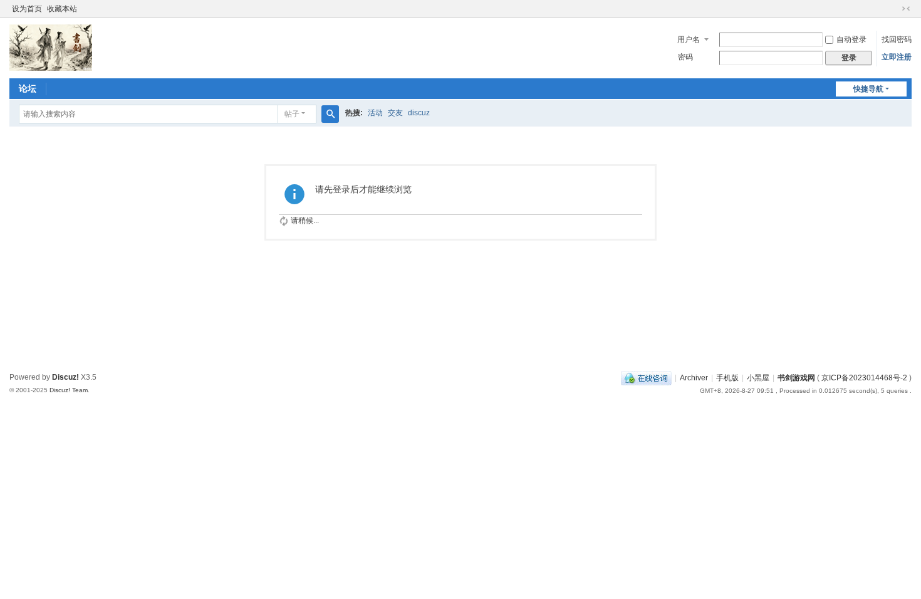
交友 (395, 112)
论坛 (27, 88)
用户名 (688, 39)
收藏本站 (62, 8)
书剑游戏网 (796, 377)
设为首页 (27, 8)
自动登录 (851, 39)
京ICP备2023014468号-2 (864, 377)
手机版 (727, 377)
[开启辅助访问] (894, 8)
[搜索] (330, 114)
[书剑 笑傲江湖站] (50, 47)
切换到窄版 (906, 8)
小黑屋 (758, 377)
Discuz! (65, 377)
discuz (419, 112)
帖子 (291, 114)
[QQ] (646, 377)
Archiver (694, 377)
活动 (375, 112)
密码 (685, 57)
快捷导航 (868, 89)
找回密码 (897, 39)
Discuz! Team (68, 390)
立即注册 (897, 57)
